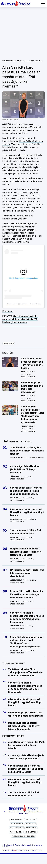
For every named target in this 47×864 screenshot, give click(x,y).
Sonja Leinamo (30, 820)
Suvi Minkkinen (16, 820)
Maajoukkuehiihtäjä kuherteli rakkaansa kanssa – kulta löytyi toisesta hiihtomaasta (26, 551)
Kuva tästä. (7, 311)
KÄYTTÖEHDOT (37, 850)
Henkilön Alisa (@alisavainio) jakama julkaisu (24, 304)
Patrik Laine (31, 828)
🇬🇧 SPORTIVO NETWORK (22, 850)
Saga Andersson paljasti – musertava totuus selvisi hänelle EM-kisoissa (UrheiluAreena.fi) (20, 319)
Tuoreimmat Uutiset (13, 663)
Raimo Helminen (16, 832)
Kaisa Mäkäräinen (17, 828)
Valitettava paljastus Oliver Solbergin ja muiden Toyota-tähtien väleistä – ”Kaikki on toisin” (25, 672)
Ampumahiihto (30, 824)
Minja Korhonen (17, 824)
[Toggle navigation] (43, 3)
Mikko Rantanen (30, 832)
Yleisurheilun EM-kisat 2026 (23, 836)
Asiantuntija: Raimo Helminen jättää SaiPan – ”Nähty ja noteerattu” (25, 469)
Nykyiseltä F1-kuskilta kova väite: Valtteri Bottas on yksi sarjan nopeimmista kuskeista (27, 594)
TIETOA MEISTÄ (7, 850)
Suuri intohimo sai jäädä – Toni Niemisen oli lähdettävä (25, 532)
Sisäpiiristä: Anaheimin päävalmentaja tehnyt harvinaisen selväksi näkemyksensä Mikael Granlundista (27, 617)
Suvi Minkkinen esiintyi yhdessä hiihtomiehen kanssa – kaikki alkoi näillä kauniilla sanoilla (26, 490)
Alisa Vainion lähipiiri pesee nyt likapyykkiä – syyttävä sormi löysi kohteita (32, 363)
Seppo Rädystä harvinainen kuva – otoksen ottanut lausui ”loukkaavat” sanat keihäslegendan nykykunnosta (32, 414)
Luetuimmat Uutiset (13, 736)
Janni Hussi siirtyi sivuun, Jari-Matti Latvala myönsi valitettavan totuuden (27, 450)
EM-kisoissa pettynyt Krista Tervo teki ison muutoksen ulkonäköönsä (32, 387)
